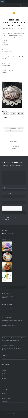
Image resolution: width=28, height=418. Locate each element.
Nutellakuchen (13, 128)
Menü (24, 5)
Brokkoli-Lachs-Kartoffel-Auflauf (9, 328)
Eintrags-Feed (5, 396)
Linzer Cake (12, 343)
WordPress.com (15, 415)
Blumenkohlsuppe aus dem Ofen (9, 325)
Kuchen (6, 128)
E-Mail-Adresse (6, 193)
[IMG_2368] (7, 250)
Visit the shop (5, 297)
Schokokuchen (9, 130)
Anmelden (4, 393)
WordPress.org (5, 401)
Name (4, 187)
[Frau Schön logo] (7, 281)
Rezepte (17, 17)
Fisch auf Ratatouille (6, 317)
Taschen (4, 383)
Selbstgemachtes (6, 381)
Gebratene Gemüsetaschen (8, 322)
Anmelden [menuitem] (3, 1)
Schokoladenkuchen (18, 130)
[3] (7, 261)
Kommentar (5, 170)
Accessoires (4, 368)
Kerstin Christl (13, 28)
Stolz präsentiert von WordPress (11, 413)
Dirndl (3, 373)
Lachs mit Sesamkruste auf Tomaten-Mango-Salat (12, 320)
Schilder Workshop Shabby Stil (16, 337)
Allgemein (11, 17)
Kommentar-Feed (6, 398)
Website (4, 199)
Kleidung (4, 375)
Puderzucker (20, 128)
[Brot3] (7, 271)
